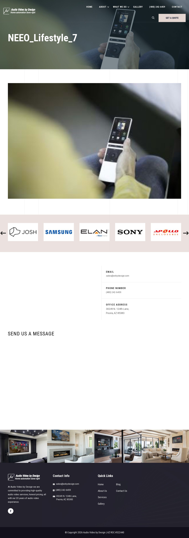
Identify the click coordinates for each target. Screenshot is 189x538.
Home (89, 7)
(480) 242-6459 (157, 7)
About (102, 7)
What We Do (120, 7)
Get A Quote (172, 18)
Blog (118, 484)
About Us (102, 490)
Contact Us (121, 490)
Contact (177, 7)
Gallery (138, 7)
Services (102, 497)
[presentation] (3, 233)
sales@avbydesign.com (117, 275)
